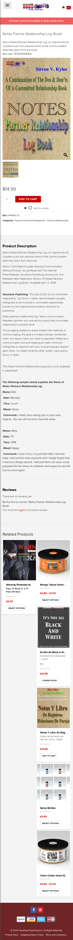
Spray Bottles (48, 807)
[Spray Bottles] (53, 783)
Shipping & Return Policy (31, 935)
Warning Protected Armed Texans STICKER (31, 584)
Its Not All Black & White (54, 652)
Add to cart (28, 199)
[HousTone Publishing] (36, 7)
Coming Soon (49, 680)
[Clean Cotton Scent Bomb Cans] (53, 851)
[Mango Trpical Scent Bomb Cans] (53, 560)
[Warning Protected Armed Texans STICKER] (19, 560)
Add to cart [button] (49, 756)
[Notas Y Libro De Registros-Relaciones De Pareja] (53, 708)
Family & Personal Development (30, 220)
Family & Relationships (57, 220)
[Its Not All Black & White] (53, 627)
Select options (16, 608)
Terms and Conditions (56, 935)
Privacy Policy (11, 935)
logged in (23, 510)
